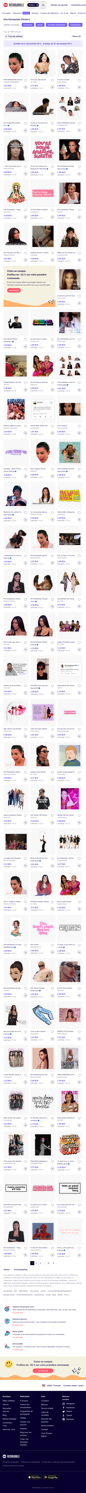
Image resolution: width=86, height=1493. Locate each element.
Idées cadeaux (9, 1401)
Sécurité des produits (46, 1420)
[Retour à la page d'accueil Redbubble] (14, 5)
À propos (24, 1401)
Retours (44, 1404)
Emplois (23, 1428)
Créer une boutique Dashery (24, 1442)
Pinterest (70, 1419)
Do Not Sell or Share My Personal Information (58, 1462)
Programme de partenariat (26, 1412)
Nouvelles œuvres (7, 1409)
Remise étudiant (9, 1419)
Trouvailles (6, 13)
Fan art (6, 1404)
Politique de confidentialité (30, 1462)
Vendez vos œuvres (25, 1423)
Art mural (64, 13)
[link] (28, 25)
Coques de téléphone (49, 13)
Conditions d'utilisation (11, 1462)
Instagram (70, 1403)
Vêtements (21, 13)
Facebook (70, 1407)
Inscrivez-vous (9, 1429)
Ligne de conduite (45, 1413)
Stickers (35, 13)
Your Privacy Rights (46, 1434)
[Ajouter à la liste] (25, 80)
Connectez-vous (8, 1424)
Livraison (45, 1401)
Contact (44, 1429)
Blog (4, 1415)
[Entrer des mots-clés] (43, 5)
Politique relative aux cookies (13, 1466)
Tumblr (69, 1415)
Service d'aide (47, 1408)
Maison (73, 13)
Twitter (69, 1411)
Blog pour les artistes (25, 1433)
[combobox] (36, 5)
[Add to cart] (25, 87)
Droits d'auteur (47, 1425)
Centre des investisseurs (25, 1406)
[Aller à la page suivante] (53, 1263)
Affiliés (23, 1418)
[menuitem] (6, 13)
